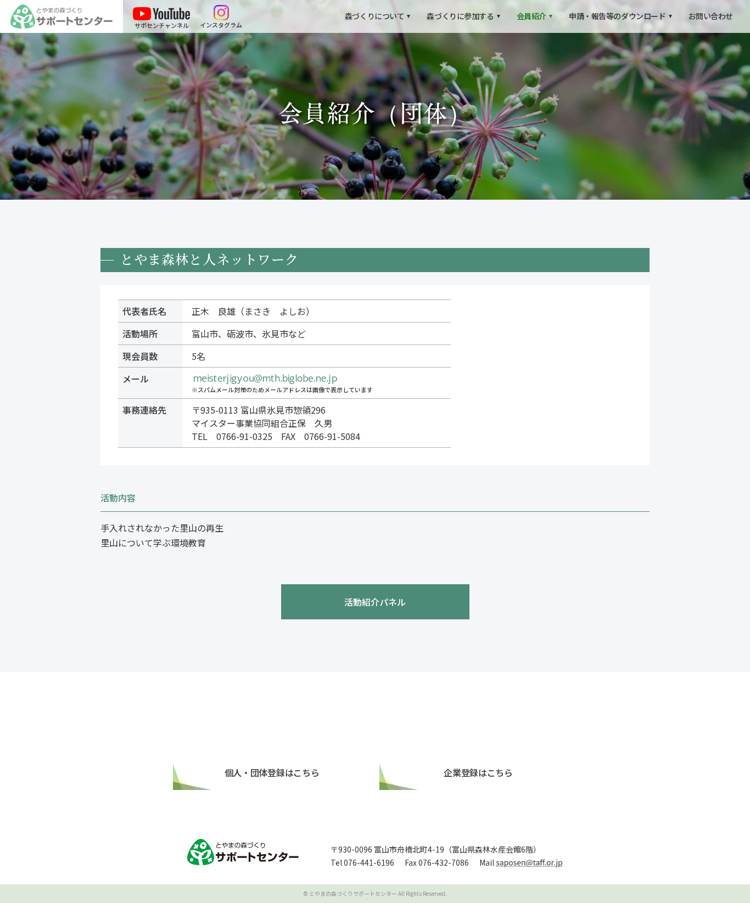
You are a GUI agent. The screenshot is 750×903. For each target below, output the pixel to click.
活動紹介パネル (375, 601)
